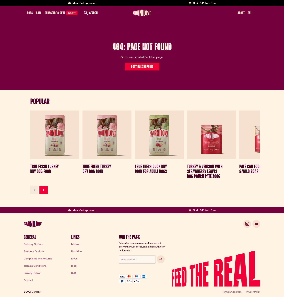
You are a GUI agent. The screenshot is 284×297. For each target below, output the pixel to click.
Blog (74, 265)
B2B (73, 273)
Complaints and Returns (38, 258)
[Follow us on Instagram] (247, 224)
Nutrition (76, 251)
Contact (28, 280)
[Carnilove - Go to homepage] (142, 13)
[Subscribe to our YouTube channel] (256, 224)
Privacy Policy (32, 273)
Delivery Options (33, 244)
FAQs (74, 258)
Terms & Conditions (35, 265)
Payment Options (34, 251)
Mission (75, 244)
